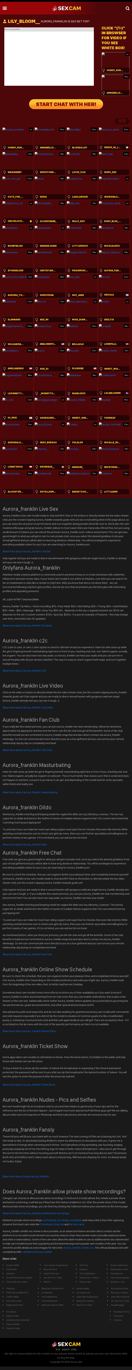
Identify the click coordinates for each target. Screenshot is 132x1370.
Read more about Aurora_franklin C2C (24, 670)
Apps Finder (12, 1315)
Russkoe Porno (121, 1311)
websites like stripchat (17, 1320)
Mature (47, 1281)
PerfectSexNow (50, 1300)
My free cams (76, 1224)
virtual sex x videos (89, 1277)
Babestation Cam (119, 1269)
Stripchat (59, 1224)
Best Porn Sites (84, 1305)
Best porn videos (85, 1300)
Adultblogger (117, 1305)
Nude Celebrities (119, 1265)
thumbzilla (47, 1292)
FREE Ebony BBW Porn (17, 1292)
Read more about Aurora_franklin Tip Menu (27, 625)
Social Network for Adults (19, 1277)
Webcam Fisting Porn (52, 1288)
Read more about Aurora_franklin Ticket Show (29, 1084)
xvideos (84, 1269)
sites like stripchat (120, 1296)
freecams (118, 1315)
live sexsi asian (14, 1300)
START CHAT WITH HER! (66, 104)
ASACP (65, 1349)
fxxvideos (11, 1311)
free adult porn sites (16, 1281)
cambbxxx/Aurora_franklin (37, 1251)
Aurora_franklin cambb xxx (79, 1247)
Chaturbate (46, 1224)
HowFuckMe (82, 1288)
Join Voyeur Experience (55, 1265)
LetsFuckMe (12, 1296)
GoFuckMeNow (49, 1296)
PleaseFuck (116, 1273)
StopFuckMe (12, 1265)
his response (83, 1292)
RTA (58, 1349)
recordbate (75, 1220)
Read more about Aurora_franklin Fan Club (27, 750)
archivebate (49, 1220)
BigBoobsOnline (14, 1305)
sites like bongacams (87, 1296)
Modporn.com (118, 1281)
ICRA (73, 1349)
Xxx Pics (84, 1265)
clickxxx (118, 1320)
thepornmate (13, 1328)
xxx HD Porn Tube (52, 1277)
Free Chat (27, 954)
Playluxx (10, 1288)
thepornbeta (12, 1324)
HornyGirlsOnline (119, 1288)
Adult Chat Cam (51, 1273)
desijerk (10, 1273)
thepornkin (85, 1281)
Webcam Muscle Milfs (53, 1305)
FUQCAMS (11, 1269)
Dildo (25, 844)
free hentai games (120, 1277)
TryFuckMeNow (87, 1273)
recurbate (62, 1220)
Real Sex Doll (50, 1269)
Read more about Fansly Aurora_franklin (26, 1176)
